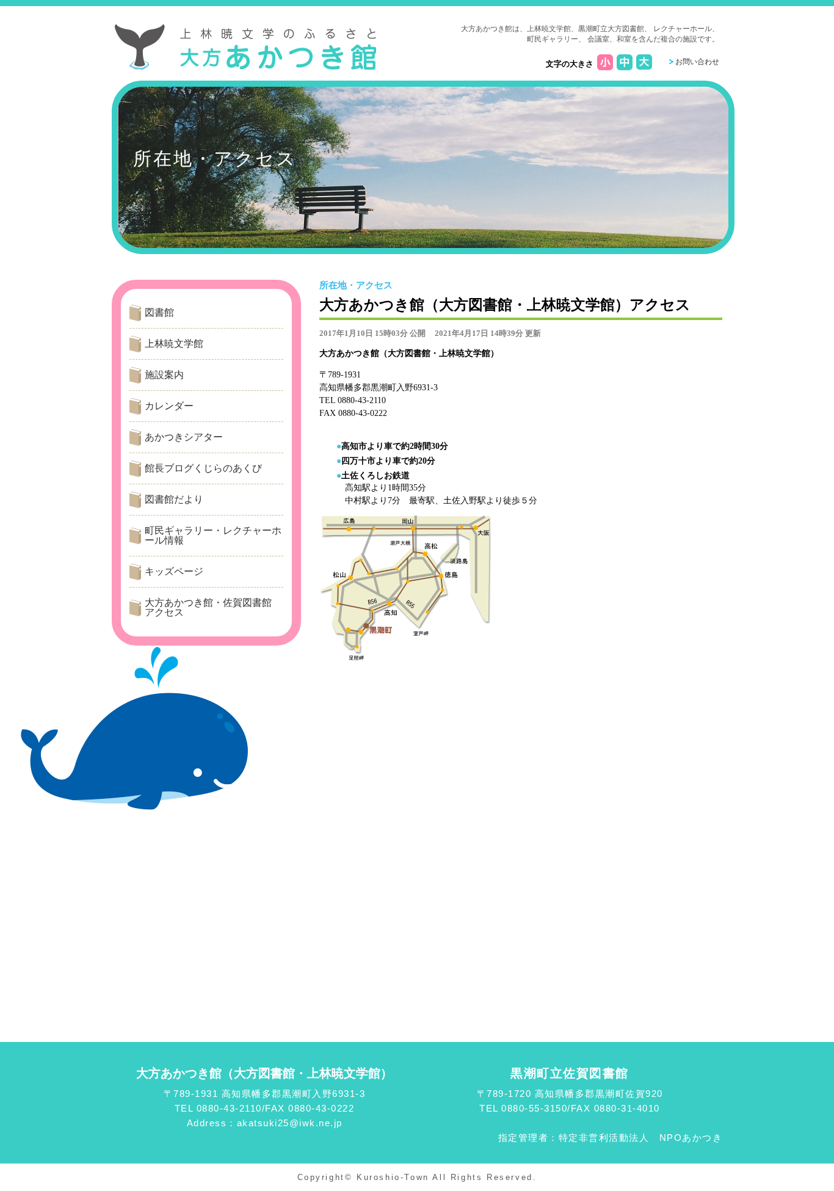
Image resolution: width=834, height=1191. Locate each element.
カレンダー (169, 406)
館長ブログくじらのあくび (203, 468)
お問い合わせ (697, 61)
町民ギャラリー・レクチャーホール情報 (213, 535)
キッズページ (174, 571)
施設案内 (164, 375)
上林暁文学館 (174, 343)
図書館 (159, 312)
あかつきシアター (184, 437)
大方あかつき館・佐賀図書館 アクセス (213, 607)
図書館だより (174, 499)
